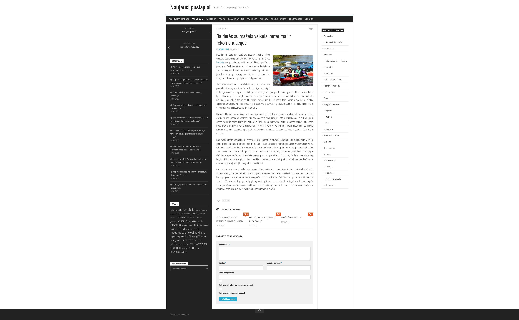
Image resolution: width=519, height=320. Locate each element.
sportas (195, 244)
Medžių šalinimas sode (291, 217)
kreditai (200, 221)
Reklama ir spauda (333, 179)
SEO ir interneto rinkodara (336, 61)
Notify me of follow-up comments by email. (236, 285)
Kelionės (329, 73)
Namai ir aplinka (236, 19)
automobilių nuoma (201, 210)
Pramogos (252, 19)
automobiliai (187, 210)
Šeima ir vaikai (329, 92)
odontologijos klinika (193, 232)
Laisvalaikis (328, 67)
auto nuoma (173, 214)
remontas (195, 240)
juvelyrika (173, 221)
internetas (199, 218)
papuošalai (174, 237)
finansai (180, 217)
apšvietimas (174, 210)
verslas (190, 248)
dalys (189, 214)
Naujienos (211, 19)
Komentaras (224, 244)
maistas (197, 225)
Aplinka (329, 117)
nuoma (196, 229)
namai (181, 228)
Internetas (328, 55)
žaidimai (184, 252)
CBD (185, 214)
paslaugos (194, 236)
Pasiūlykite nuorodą (179, 19)
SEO (191, 244)
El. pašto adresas (274, 263)
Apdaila (329, 111)
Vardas (222, 263)
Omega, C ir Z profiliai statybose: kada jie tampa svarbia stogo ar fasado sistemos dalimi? (187, 133)
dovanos (172, 218)
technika (176, 248)
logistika (185, 225)
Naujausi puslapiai (190, 7)
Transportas (295, 19)
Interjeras (330, 129)
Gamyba (329, 166)
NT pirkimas (189, 229)
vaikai (184, 248)
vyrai (197, 248)
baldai (181, 213)
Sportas (327, 98)
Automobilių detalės (334, 42)
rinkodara (173, 244)
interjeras (190, 217)
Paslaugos (330, 173)
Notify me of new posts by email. (232, 293)
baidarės (220, 62)
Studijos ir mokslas (331, 135)
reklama (182, 240)
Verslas (309, 19)
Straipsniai (197, 19)
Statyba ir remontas (332, 104)
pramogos (174, 241)
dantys (195, 213)
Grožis (222, 19)
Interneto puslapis (226, 272)
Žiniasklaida (330, 185)
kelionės (182, 221)
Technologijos (278, 19)
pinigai (203, 236)
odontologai (175, 232)
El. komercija (331, 160)
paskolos (183, 236)
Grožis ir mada (329, 48)
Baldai (328, 123)
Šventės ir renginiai (333, 79)
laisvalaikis (176, 224)
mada (190, 225)
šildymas (175, 251)
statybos (202, 244)
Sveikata (264, 19)
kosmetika (192, 221)
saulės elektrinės (183, 244)
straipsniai (224, 49)
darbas (202, 213)
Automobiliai (329, 36)
